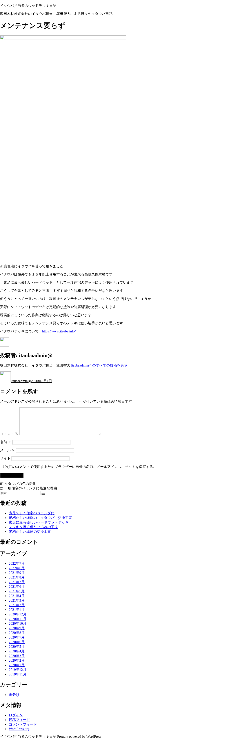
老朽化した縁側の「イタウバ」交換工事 (40, 518)
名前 (5, 442)
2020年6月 (17, 642)
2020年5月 (17, 646)
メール (7, 450)
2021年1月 (17, 609)
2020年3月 (17, 656)
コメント (9, 434)
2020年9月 (17, 628)
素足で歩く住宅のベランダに (31, 513)
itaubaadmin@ (21, 381)
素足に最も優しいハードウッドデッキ (39, 522)
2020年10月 (17, 623)
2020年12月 (17, 614)
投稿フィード (19, 720)
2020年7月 (17, 637)
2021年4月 (17, 596)
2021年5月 (17, 591)
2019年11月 (17, 674)
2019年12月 (17, 669)
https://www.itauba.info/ (59, 331)
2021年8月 (17, 577)
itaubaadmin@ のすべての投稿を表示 (99, 365)
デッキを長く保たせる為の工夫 (33, 527)
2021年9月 (17, 573)
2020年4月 (17, 651)
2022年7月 (17, 563)
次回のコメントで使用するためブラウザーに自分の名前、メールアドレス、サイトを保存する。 (80, 467)
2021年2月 (17, 605)
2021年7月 (17, 582)
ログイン (16, 715)
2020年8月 (17, 633)
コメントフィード (23, 724)
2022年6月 (17, 568)
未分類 (14, 695)
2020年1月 (17, 665)
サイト (5, 458)
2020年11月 (17, 619)
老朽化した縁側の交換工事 (30, 531)
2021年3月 (17, 600)
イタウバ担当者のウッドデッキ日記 (28, 5)
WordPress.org (19, 729)
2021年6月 (17, 586)
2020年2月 (17, 660)
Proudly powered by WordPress (79, 736)
